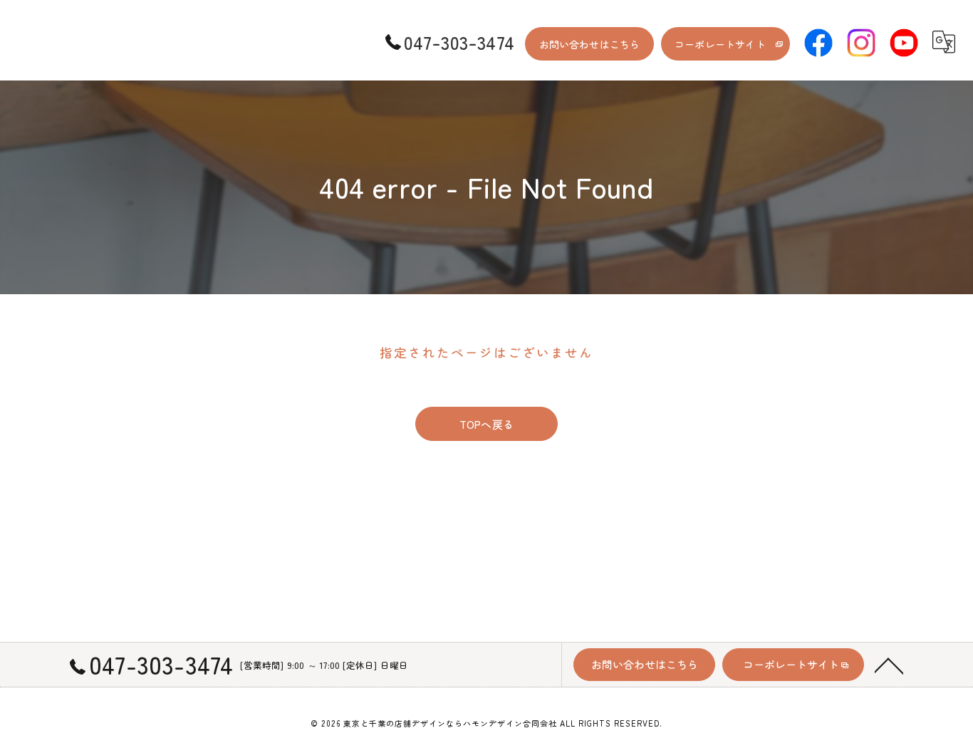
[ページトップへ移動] (889, 664)
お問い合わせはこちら (589, 44)
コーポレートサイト (720, 44)
